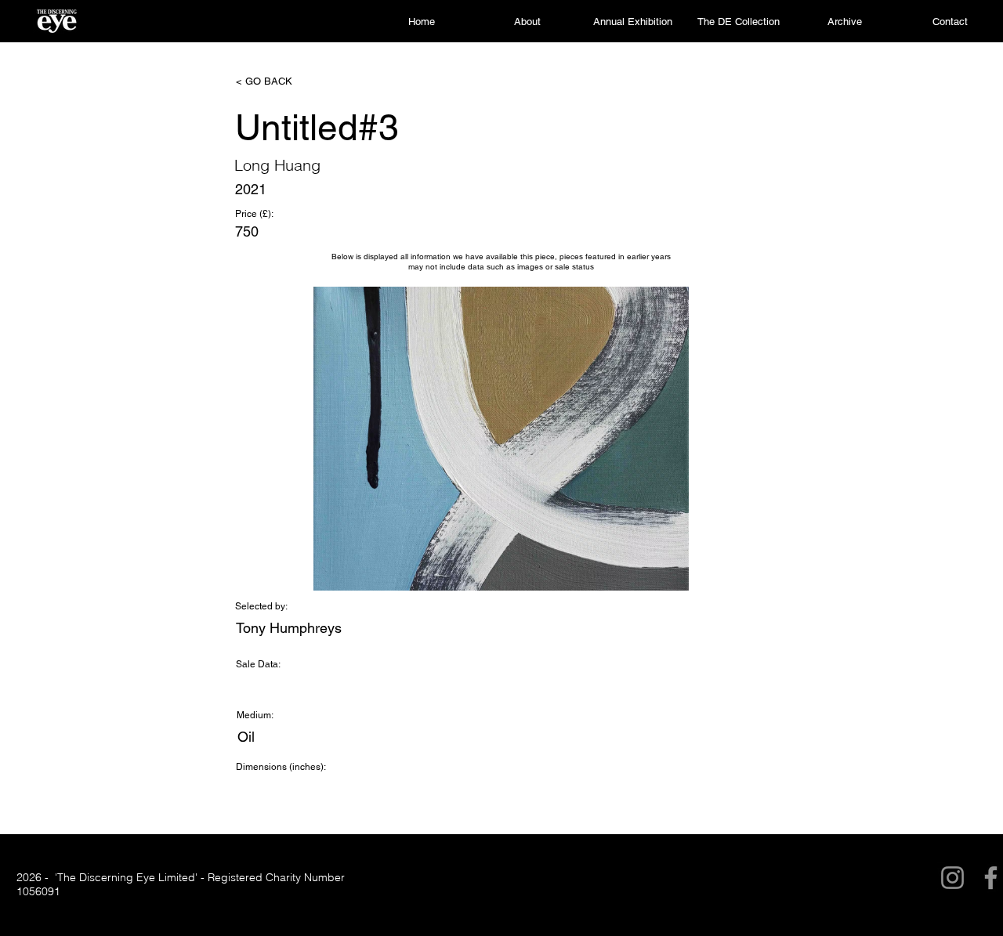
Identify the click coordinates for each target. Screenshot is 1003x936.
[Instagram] (952, 877)
